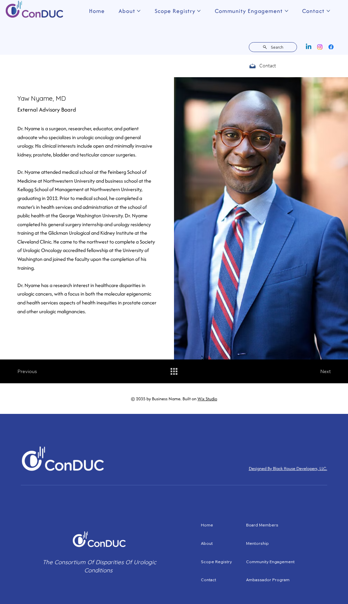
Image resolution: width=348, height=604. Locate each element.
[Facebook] (331, 47)
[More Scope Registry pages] (199, 11)
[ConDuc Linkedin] (308, 47)
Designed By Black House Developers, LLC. (288, 468)
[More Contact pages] (328, 11)
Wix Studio (207, 399)
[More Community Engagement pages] (286, 11)
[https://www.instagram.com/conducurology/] (319, 47)
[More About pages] (138, 11)
